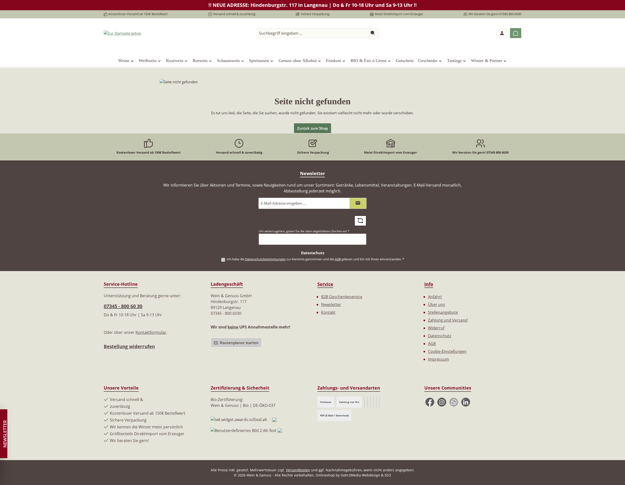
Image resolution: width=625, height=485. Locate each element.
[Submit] (357, 203)
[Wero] (364, 402)
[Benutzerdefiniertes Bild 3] (279, 430)
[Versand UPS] (367, 402)
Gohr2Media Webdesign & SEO (366, 475)
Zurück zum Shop (312, 128)
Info (428, 284)
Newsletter (331, 304)
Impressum (438, 359)
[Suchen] (373, 33)
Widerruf (436, 328)
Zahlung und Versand (448, 320)
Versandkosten (298, 470)
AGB (338, 259)
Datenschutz (439, 335)
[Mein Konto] (502, 33)
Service (325, 284)
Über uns (436, 304)
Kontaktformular (150, 332)
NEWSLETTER (4, 434)
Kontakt (328, 312)
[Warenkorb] (515, 33)
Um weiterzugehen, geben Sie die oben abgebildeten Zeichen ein (304, 231)
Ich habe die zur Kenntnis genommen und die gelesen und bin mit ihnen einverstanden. (315, 259)
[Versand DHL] (373, 402)
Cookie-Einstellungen (447, 351)
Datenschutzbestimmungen (265, 259)
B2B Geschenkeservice (341, 296)
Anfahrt (435, 296)
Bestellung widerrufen (129, 346)
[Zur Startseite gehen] (122, 33)
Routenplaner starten (239, 342)
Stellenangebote (443, 312)
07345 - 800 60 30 (123, 306)
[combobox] (312, 33)
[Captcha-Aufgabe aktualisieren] (360, 221)
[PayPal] (370, 402)
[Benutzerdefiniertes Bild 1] (274, 419)
